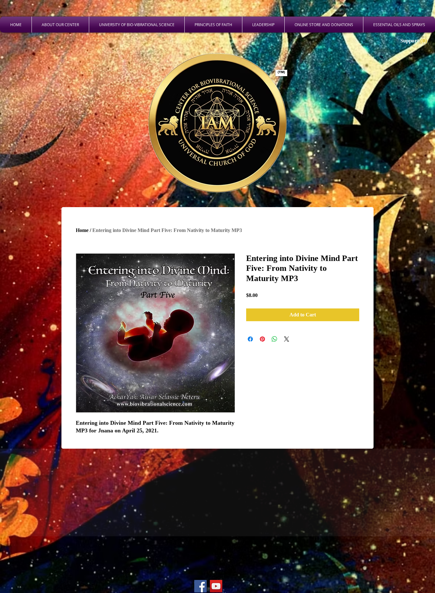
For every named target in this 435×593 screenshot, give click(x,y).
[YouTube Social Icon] (216, 586)
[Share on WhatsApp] (274, 339)
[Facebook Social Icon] (200, 586)
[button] (414, 40)
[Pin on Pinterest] (262, 339)
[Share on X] (286, 339)
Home (82, 230)
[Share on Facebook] (250, 339)
